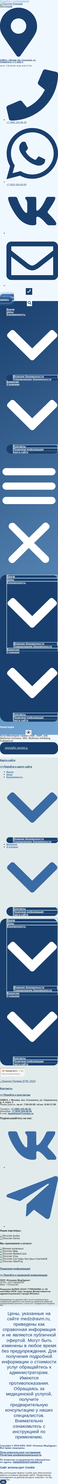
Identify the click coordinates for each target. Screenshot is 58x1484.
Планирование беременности (32, 379)
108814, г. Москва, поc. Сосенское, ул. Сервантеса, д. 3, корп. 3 (18, 61)
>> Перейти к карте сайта (16, 766)
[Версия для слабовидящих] (28, 733)
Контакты (19, 446)
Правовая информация (28, 449)
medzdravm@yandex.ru (27, 1462)
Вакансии (12, 382)
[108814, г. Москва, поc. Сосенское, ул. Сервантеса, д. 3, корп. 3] (18, 55)
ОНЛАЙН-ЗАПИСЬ (16, 748)
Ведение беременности (28, 376)
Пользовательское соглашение (20, 1452)
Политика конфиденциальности (21, 1455)
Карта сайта (20, 452)
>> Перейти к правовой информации (23, 1275)
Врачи (10, 309)
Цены (10, 312)
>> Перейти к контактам (15, 1095)
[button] (29, 514)
